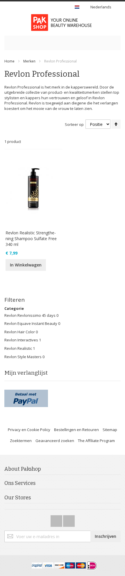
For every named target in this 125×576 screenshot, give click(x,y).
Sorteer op (74, 124)
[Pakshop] (62, 22)
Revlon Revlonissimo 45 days (30, 315)
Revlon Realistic (18, 348)
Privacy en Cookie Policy (29, 429)
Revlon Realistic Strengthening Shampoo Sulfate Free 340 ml (31, 238)
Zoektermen (21, 440)
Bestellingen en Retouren (76, 429)
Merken (29, 61)
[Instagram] (69, 519)
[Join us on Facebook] (57, 519)
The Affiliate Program (96, 440)
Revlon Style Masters (23, 356)
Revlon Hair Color (20, 331)
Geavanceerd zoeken (54, 440)
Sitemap (110, 429)
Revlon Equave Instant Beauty (31, 323)
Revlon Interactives (21, 340)
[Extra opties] (26, 392)
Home (9, 61)
